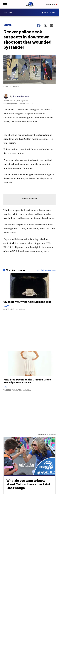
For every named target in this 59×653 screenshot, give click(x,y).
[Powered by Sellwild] (51, 435)
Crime (7, 24)
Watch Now (51, 4)
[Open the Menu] (4, 4)
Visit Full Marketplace (46, 270)
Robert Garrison (21, 96)
